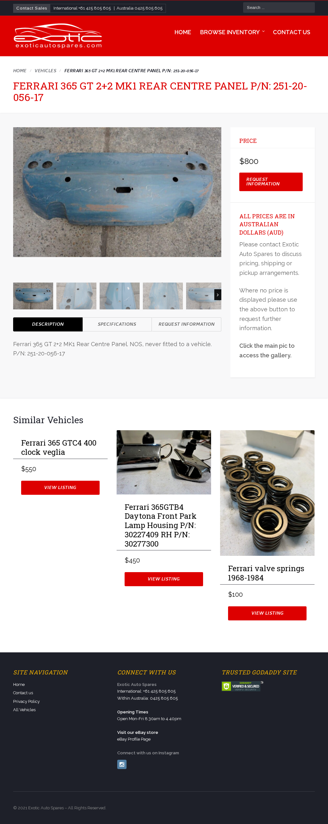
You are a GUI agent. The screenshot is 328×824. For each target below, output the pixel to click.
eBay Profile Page (134, 739)
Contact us (291, 32)
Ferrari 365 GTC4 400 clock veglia (58, 447)
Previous (16, 294)
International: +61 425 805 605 (146, 691)
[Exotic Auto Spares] (58, 36)
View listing (60, 488)
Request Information (187, 325)
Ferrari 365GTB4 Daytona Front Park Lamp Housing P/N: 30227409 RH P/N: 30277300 (161, 525)
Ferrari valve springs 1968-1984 (266, 573)
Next (217, 294)
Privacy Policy (26, 701)
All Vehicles (24, 709)
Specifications (117, 325)
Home (183, 32)
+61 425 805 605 (94, 8)
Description (48, 325)
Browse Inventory (230, 32)
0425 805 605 (148, 8)
